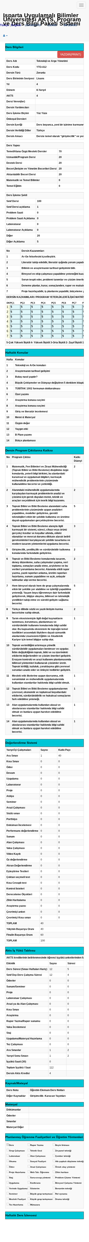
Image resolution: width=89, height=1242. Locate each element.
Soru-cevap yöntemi (40, 1177)
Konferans (35, 1183)
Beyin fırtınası (62, 1145)
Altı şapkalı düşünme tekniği (69, 1161)
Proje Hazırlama (17, 1172)
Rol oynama (61, 1194)
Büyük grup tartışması (41, 1194)
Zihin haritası (62, 1172)
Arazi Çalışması (38, 1167)
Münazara (35, 1205)
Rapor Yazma (36, 1145)
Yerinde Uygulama (18, 1188)
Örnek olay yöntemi (65, 1167)
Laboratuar (14, 1156)
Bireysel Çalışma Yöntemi (68, 1183)
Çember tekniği (63, 1156)
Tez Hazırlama (16, 1205)
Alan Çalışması (38, 1156)
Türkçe (4, 25)
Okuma (12, 1161)
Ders (11, 1145)
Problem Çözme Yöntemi (67, 1177)
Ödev (11, 1167)
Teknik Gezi (36, 1151)
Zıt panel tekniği (63, 1151)
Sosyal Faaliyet (38, 1161)
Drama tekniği (62, 1199)
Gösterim (35, 1188)
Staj (11, 1177)
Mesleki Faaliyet (17, 1199)
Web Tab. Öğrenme (39, 1172)
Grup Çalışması (17, 1151)
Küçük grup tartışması (41, 1199)
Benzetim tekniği (63, 1188)
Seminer (13, 1194)
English (16, 25)
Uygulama (14, 1183)
